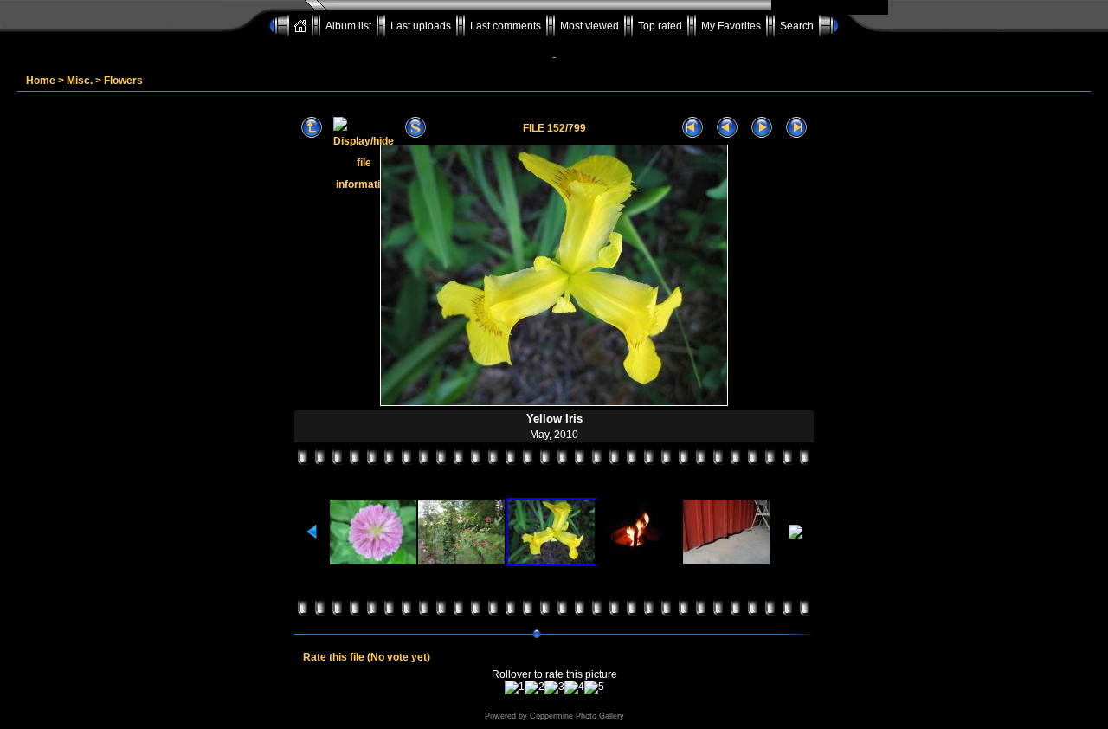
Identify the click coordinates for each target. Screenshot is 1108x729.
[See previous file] (727, 128)
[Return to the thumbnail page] (311, 128)
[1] (515, 687)
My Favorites (731, 26)
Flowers (123, 80)
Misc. (80, 80)
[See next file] (761, 128)
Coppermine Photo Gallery (577, 716)
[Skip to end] (796, 128)
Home (40, 80)
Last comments (505, 26)
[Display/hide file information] (363, 128)
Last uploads (420, 26)
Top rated (660, 26)
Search (797, 26)
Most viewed (589, 26)
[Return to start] (692, 128)
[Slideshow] (415, 128)
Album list (348, 26)
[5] (594, 687)
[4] (574, 687)
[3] (554, 687)
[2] (534, 687)
